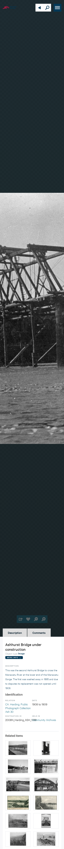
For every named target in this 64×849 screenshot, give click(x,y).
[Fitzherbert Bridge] (18, 802)
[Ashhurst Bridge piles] (46, 748)
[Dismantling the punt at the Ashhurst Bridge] (46, 839)
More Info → (14, 657)
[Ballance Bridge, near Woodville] (18, 839)
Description (15, 632)
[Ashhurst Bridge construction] (18, 748)
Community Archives (44, 719)
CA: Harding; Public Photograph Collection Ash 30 (18, 707)
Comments (39, 632)
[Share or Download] (20, 619)
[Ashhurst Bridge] (18, 821)
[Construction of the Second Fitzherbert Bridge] (18, 766)
